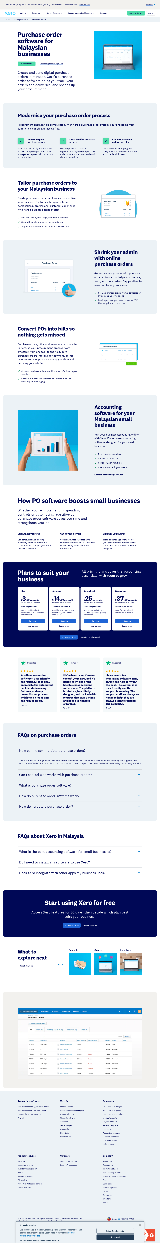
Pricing (23, 13)
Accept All (115, 1237)
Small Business (53, 13)
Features (36, 13)
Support (103, 13)
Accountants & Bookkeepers (80, 13)
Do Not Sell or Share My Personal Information (39, 1240)
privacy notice (33, 1235)
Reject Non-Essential (115, 1231)
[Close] (140, 1225)
